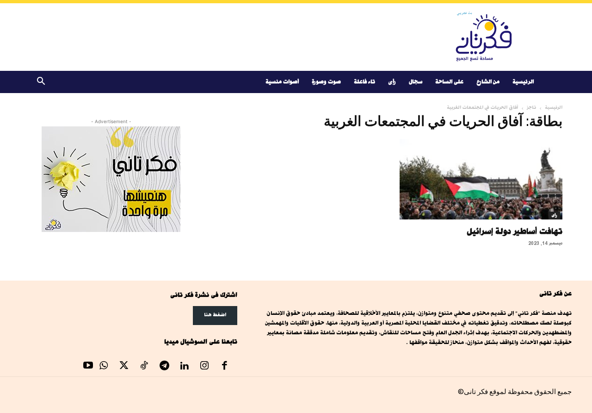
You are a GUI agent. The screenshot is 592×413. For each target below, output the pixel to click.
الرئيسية (523, 81)
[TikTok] (144, 367)
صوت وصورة (326, 81)
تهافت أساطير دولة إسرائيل (514, 231)
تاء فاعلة (364, 81)
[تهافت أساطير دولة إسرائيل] (481, 179)
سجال (415, 81)
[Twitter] (124, 367)
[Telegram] (164, 367)
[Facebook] (225, 367)
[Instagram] (204, 367)
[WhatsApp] (104, 367)
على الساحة (449, 81)
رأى (392, 81)
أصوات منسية (282, 81)
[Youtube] (88, 367)
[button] (41, 82)
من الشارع (488, 81)
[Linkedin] (184, 367)
